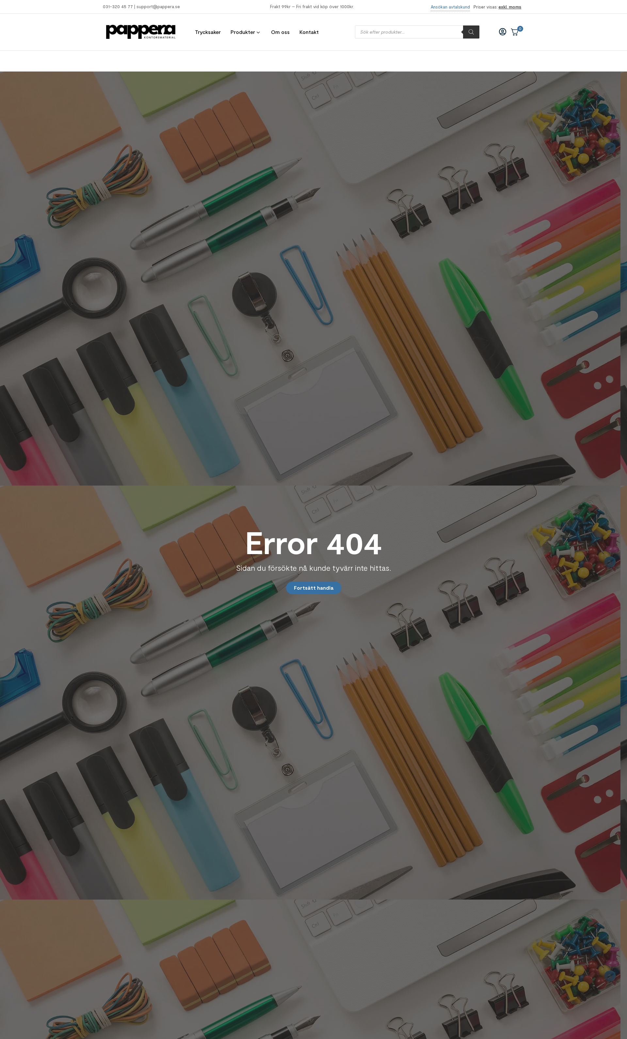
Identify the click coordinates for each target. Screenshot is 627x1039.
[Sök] (471, 32)
